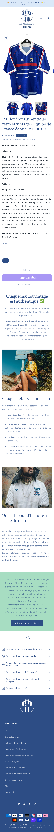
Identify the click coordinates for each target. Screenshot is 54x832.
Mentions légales (12, 761)
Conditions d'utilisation (15, 749)
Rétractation (10, 792)
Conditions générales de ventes (19, 755)
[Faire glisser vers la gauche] (3, 109)
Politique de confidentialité (17, 743)
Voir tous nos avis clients (27, 623)
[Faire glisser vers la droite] (51, 109)
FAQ (6, 730)
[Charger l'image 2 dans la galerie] (26, 108)
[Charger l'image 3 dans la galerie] (41, 108)
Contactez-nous (12, 737)
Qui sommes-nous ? (13, 780)
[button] (6, 18)
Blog (7, 786)
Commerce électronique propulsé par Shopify (29, 827)
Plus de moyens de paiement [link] (26, 284)
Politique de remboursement (17, 773)
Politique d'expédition (15, 767)
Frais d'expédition (8, 139)
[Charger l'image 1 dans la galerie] (12, 108)
